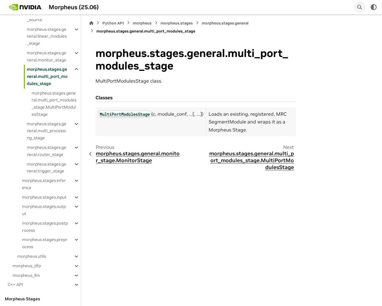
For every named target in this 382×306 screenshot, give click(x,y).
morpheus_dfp (27, 265)
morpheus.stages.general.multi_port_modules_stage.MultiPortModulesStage (54, 103)
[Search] (360, 7)
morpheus (142, 23)
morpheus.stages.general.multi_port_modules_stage (47, 76)
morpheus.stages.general (225, 23)
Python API (113, 23)
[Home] (91, 23)
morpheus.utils (31, 256)
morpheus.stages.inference (44, 184)
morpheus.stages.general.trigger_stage (46, 167)
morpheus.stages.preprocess (44, 243)
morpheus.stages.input (44, 197)
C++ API (15, 284)
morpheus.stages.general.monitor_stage (46, 56)
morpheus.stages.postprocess (45, 226)
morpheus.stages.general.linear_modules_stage (47, 36)
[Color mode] (373, 7)
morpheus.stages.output (44, 210)
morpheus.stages (177, 23)
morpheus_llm (26, 275)
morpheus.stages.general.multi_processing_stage (46, 131)
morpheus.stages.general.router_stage (46, 151)
